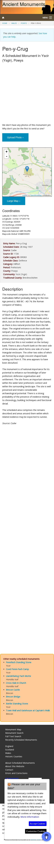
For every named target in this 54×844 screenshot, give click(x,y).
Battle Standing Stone (17, 703)
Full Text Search (13, 736)
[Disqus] (27, 528)
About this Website (14, 766)
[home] (20, 17)
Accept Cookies (37, 823)
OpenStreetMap (36, 195)
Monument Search (14, 732)
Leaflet (24, 195)
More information (30, 816)
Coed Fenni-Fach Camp (17, 669)
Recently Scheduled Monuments (21, 739)
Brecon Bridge (13, 696)
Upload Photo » (15, 137)
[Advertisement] (27, 93)
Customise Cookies (35, 831)
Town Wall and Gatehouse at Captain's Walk (28, 710)
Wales (14, 23)
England (9, 746)
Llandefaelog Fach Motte (18, 676)
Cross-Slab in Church (16, 682)
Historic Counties (13, 756)
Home (4, 23)
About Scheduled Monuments (20, 762)
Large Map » (13, 201)
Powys (24, 23)
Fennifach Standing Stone (18, 662)
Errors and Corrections (16, 773)
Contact (9, 769)
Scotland (9, 749)
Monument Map (13, 729)
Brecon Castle (13, 689)
